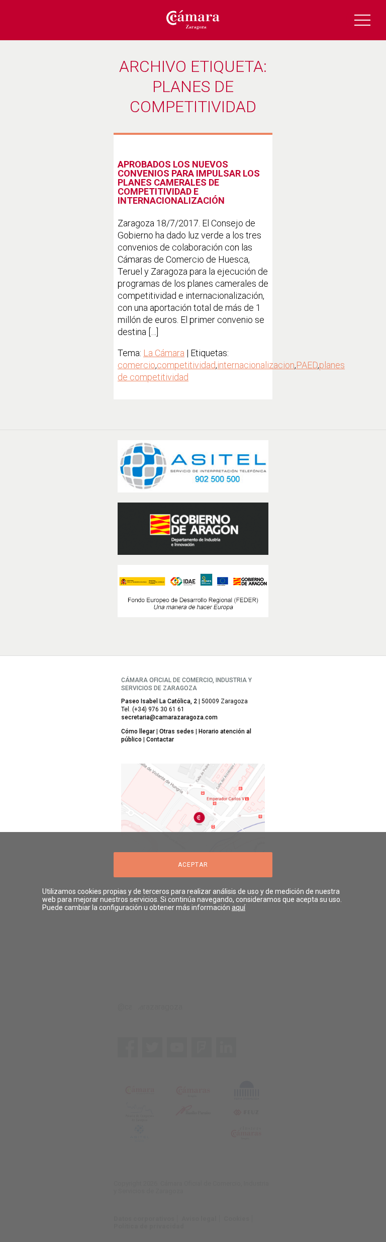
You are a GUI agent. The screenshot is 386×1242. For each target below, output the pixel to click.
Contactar (160, 739)
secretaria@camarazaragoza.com (169, 717)
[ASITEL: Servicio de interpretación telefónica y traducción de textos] (193, 466)
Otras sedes (176, 731)
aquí (238, 907)
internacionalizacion (256, 365)
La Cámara (163, 353)
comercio (136, 365)
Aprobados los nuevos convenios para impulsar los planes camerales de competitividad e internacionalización (189, 182)
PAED (307, 365)
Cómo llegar (138, 731)
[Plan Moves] (193, 591)
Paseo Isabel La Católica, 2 (159, 701)
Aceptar (193, 864)
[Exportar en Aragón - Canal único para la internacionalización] (193, 529)
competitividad (186, 365)
